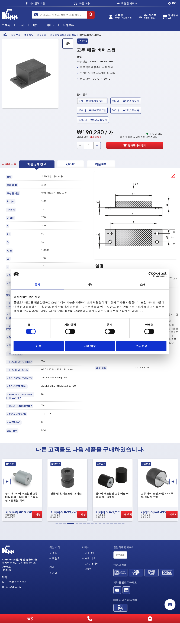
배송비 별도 (96, 137)
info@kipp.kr (13, 587)
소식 (54, 553)
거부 (38, 345)
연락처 (88, 568)
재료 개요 (90, 558)
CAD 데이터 (92, 563)
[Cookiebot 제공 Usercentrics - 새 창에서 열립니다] (151, 274)
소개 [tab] (143, 284)
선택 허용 (90, 345)
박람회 (56, 558)
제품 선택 (10, 164)
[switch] (70, 331)
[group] (22, 490)
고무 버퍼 (41, 35)
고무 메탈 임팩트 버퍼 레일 (63, 35)
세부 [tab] (90, 284)
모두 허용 (141, 345)
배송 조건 (90, 553)
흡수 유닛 (28, 35)
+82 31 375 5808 (16, 582)
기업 (35, 25)
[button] (57, 523)
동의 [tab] (37, 284)
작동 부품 (15, 35)
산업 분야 (68, 25)
